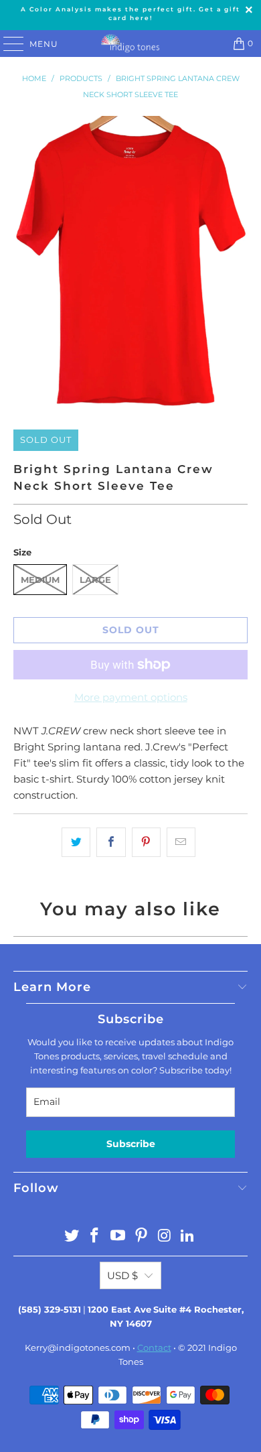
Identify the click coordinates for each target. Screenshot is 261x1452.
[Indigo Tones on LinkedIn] (188, 1236)
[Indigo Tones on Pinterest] (142, 1236)
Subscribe (130, 1144)
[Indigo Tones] (131, 43)
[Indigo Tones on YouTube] (118, 1236)
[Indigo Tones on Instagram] (165, 1236)
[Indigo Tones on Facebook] (95, 1236)
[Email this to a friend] (181, 842)
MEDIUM (40, 579)
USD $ (122, 1275)
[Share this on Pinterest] (146, 842)
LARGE (95, 579)
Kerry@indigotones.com (77, 1347)
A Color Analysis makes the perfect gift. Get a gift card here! (130, 13)
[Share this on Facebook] (110, 842)
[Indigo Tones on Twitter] (72, 1236)
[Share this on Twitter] (76, 842)
